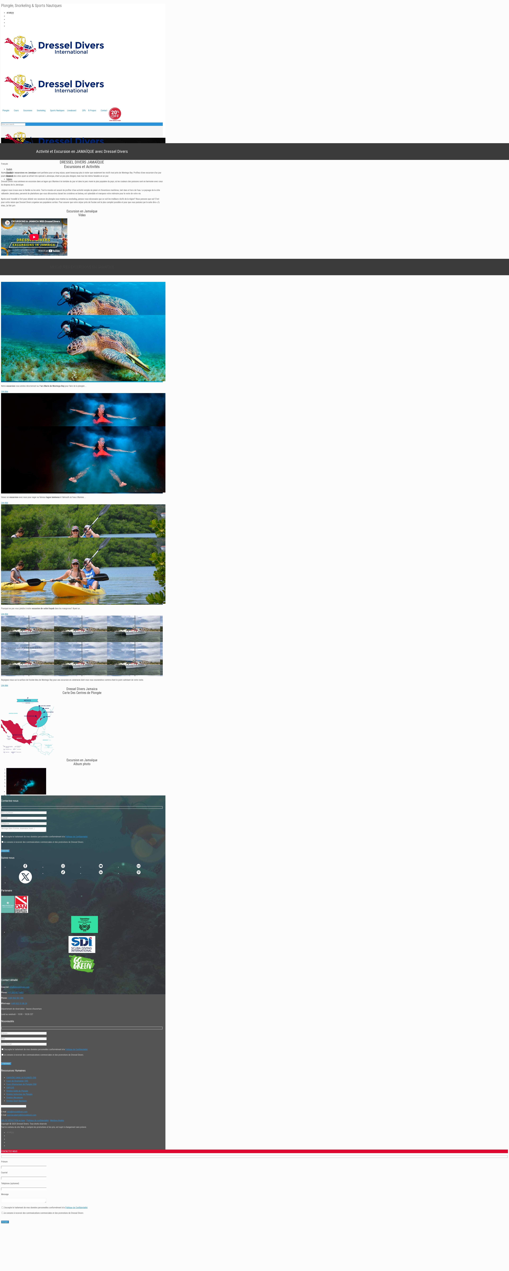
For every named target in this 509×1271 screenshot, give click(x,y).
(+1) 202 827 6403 (15, 992)
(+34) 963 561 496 (15, 998)
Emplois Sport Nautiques (16, 1101)
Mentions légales (57, 1120)
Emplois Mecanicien (14, 1097)
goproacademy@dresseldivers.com (21, 1115)
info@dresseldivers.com (19, 987)
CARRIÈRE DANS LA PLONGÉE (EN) (21, 1077)
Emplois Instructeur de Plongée (19, 1094)
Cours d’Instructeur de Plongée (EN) (21, 1084)
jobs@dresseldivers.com (17, 1111)
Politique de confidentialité (38, 1120)
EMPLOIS (10, 1087)
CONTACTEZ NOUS (9, 254)
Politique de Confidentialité (76, 836)
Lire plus (4, 391)
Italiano (9, 179)
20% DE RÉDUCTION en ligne (13, 1120)
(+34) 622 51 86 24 (19, 1003)
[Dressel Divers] (54, 160)
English (9, 169)
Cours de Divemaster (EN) (17, 1081)
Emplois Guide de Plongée (17, 1091)
